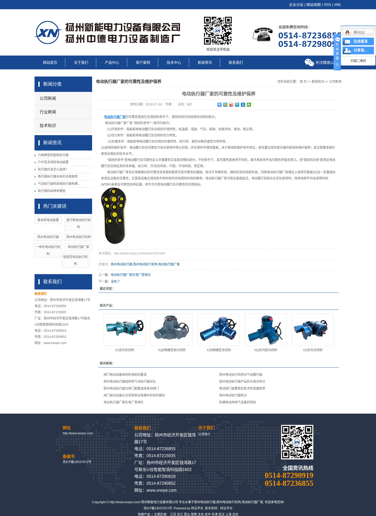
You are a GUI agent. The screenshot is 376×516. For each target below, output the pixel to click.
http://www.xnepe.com (78, 433)
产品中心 (112, 62)
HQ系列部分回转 (265, 350)
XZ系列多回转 (124, 350)
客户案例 (143, 62)
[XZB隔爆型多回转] (219, 330)
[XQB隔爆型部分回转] (172, 330)
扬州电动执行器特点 (233, 395)
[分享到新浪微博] (231, 105)
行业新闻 (48, 112)
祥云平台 (197, 508)
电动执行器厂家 (78, 247)
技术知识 (48, 125)
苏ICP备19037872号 (77, 462)
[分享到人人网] (243, 105)
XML (337, 5)
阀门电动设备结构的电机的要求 (125, 375)
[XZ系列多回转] (125, 330)
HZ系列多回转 (313, 350)
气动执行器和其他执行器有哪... (59, 184)
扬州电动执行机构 (78, 237)
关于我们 (81, 62)
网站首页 (50, 62)
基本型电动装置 (48, 220)
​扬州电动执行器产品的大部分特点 (242, 381)
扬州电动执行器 (48, 237)
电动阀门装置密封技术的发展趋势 (242, 388)
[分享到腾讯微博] (237, 105)
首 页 (303, 81)
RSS (327, 5)
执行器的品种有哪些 (51, 191)
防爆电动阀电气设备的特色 (237, 402)
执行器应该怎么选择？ (53, 169)
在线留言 (360, 41)
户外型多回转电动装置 (53, 162)
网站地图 (313, 5)
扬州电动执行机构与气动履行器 (240, 375)
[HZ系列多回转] (313, 330)
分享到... (360, 50)
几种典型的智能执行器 (53, 155)
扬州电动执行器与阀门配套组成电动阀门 (131, 388)
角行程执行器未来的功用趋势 (58, 176)
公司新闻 (48, 98)
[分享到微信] (249, 105)
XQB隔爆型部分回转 (172, 350)
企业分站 (296, 5)
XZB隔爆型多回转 (219, 350)
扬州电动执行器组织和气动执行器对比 (130, 381)
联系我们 (236, 62)
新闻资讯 (205, 62)
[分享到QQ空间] (225, 105)
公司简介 (204, 434)
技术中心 (174, 62)
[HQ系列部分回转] (266, 330)
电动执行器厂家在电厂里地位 (131, 275)
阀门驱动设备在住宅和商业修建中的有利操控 (134, 395)
